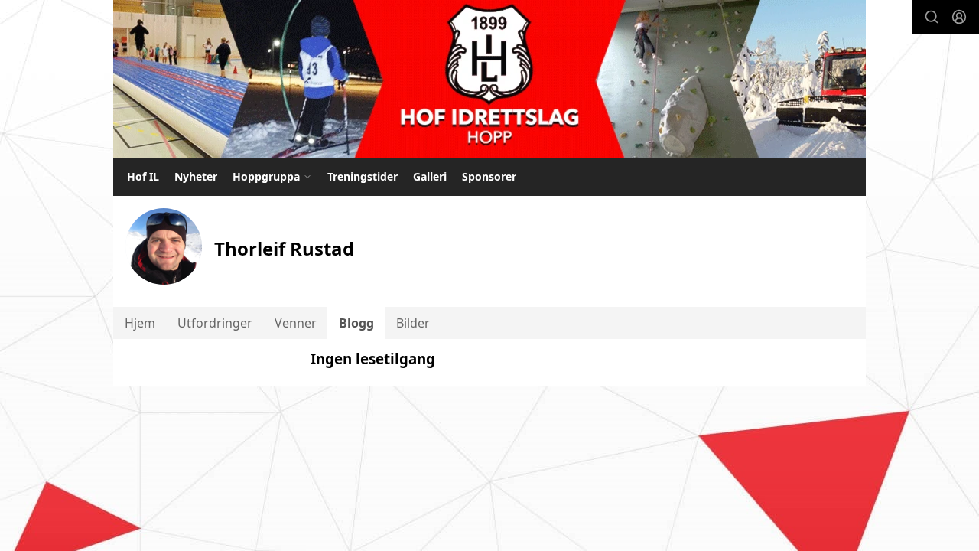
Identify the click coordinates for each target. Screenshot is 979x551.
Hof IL (143, 176)
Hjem (140, 323)
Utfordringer (214, 323)
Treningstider (362, 176)
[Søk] (931, 17)
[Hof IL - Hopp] (489, 79)
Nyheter (195, 176)
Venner (296, 323)
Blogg (356, 323)
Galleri (430, 176)
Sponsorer (489, 176)
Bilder (413, 323)
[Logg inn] (959, 17)
